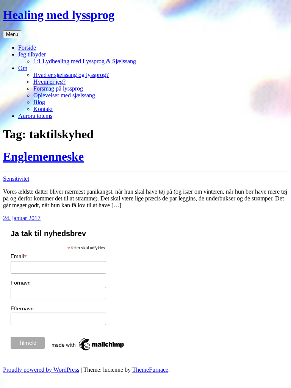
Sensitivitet (16, 178)
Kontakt (43, 109)
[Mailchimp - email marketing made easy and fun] (88, 350)
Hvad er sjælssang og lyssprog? (71, 75)
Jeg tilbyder (32, 54)
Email (19, 256)
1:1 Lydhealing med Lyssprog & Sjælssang (84, 61)
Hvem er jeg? (49, 81)
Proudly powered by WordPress (41, 369)
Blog (39, 102)
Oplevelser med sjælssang (64, 95)
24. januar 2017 (22, 218)
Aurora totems (35, 116)
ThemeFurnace (150, 369)
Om (22, 68)
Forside (27, 47)
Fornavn (21, 283)
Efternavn (22, 308)
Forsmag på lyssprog (58, 88)
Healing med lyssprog (58, 15)
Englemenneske (43, 156)
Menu (12, 34)
